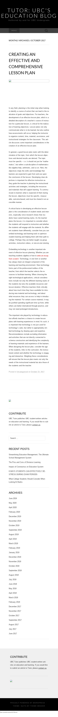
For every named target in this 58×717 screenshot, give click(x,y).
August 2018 (14, 575)
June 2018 (13, 584)
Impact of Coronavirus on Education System (26, 467)
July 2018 (12, 579)
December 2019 (15, 516)
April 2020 (13, 507)
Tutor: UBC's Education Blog (29, 13)
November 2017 (15, 611)
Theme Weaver (37, 706)
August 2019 (14, 534)
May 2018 (12, 588)
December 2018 (15, 557)
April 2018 (13, 593)
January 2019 (14, 552)
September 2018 (15, 570)
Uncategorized (22, 372)
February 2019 (14, 548)
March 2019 (13, 543)
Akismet (15, 712)
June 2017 (13, 633)
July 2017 (12, 629)
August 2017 (14, 624)
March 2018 (13, 597)
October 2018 (14, 566)
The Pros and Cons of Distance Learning (24, 462)
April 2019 (13, 539)
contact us (36, 425)
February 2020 (14, 512)
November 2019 (15, 521)
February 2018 (14, 602)
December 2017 (15, 606)
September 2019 (15, 530)
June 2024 (13, 498)
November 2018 (15, 561)
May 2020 (12, 503)
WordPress (39, 703)
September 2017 (15, 620)
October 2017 (14, 615)
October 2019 (14, 525)
